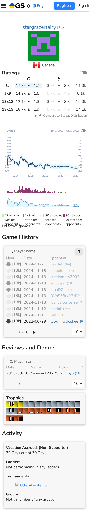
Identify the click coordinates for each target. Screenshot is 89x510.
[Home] (16, 6)
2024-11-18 (35, 270)
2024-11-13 (35, 277)
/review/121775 (45, 373)
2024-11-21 (35, 264)
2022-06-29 (35, 321)
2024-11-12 (35, 308)
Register (64, 5)
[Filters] (79, 251)
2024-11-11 (35, 315)
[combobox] (38, 251)
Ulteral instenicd (34, 485)
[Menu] (4, 5)
